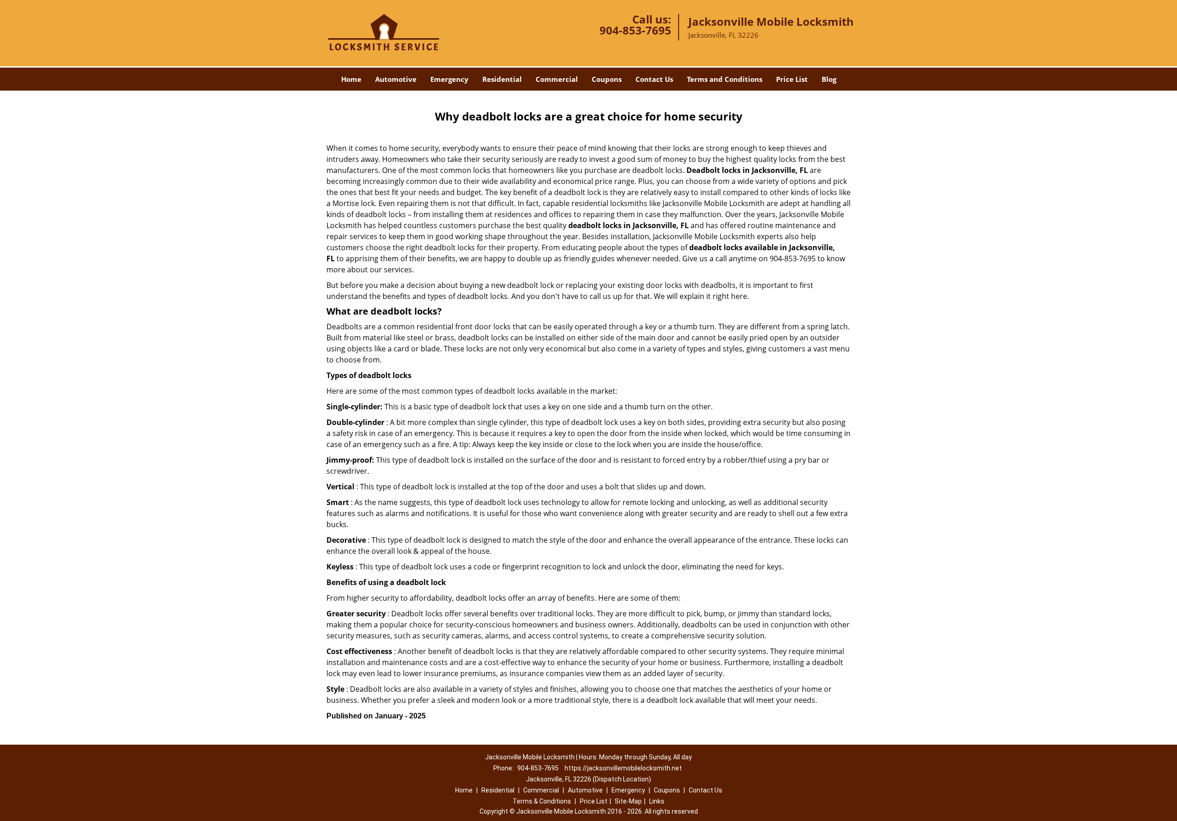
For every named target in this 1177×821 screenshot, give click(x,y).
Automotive (396, 79)
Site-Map (628, 801)
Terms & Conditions (542, 801)
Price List (792, 79)
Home (351, 79)
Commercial (557, 79)
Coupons (607, 79)
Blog (829, 79)
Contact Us (654, 79)
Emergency (449, 79)
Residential (502, 79)
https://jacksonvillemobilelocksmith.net (623, 768)
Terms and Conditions (724, 79)
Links (656, 801)
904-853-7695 (635, 30)
